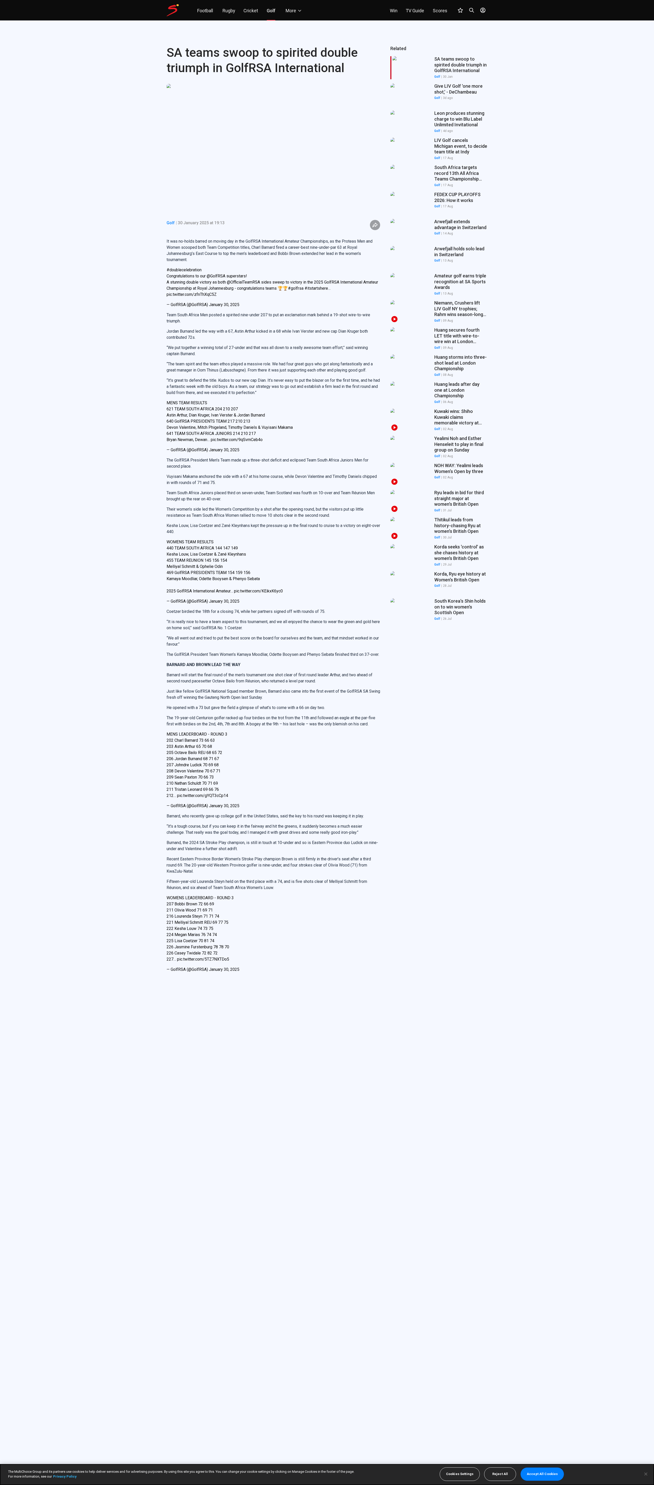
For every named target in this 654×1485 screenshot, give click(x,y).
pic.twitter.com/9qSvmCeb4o (237, 439)
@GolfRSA (216, 276)
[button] (438, 94)
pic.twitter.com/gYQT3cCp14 (202, 795)
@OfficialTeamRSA (243, 282)
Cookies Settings (459, 1474)
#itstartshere (316, 288)
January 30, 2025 (224, 304)
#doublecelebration (184, 269)
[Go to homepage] (173, 10)
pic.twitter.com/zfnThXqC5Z (192, 294)
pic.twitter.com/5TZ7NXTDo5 (203, 959)
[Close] (645, 1474)
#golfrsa (295, 288)
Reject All (500, 1474)
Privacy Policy (65, 1476)
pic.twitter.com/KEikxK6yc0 (258, 591)
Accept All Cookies (542, 1474)
